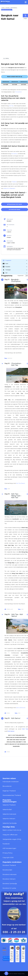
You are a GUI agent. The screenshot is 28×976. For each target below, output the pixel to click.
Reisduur (9, 235)
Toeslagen (8, 269)
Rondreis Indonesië (9, 874)
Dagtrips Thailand (9, 791)
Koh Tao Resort (20, 483)
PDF (6, 272)
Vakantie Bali (7, 809)
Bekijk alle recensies (7, 957)
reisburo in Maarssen (9, 188)
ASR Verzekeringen (9, 848)
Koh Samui (14, 153)
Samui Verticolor (20, 707)
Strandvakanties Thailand (12, 795)
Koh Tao (11, 105)
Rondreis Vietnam (9, 879)
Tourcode (9, 230)
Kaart (6, 263)
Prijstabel (7, 266)
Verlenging (9, 246)
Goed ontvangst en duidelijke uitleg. (23, 955)
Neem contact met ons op (12, 830)
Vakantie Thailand (9, 805)
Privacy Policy (7, 853)
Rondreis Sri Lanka (9, 888)
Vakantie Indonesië (9, 814)
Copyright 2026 (8, 857)
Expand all (20, 275)
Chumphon (18, 92)
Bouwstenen (7, 786)
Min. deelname (10, 224)
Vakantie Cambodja (10, 823)
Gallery (7, 58)
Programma (8, 260)
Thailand (14, 181)
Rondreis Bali (7, 870)
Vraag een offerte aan (10, 835)
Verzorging (10, 240)
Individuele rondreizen (11, 781)
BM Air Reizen (5, 1)
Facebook (6, 844)
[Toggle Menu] (25, 2)
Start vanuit (10, 219)
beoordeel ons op (6, 959)
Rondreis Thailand (9, 865)
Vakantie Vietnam (9, 818)
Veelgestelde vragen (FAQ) (12, 839)
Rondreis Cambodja (10, 883)
